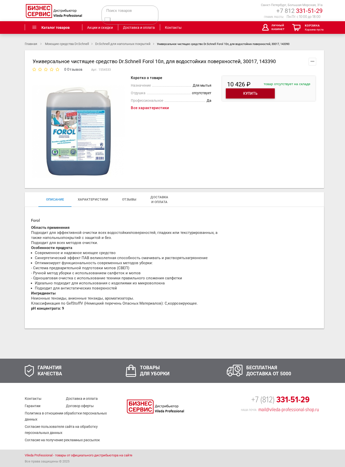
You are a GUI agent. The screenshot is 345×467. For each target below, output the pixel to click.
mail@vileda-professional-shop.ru (288, 410)
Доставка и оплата (82, 399)
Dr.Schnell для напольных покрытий (123, 44)
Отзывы (129, 199)
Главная (31, 44)
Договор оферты (80, 406)
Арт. (94, 69)
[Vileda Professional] (54, 10)
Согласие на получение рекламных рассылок (62, 440)
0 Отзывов (73, 69)
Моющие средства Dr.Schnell (67, 44)
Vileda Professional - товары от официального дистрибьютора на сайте (78, 455)
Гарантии (32, 406)
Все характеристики (150, 108)
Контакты (33, 399)
